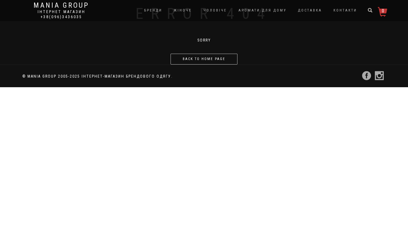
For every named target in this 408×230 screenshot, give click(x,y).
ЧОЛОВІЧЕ (215, 10)
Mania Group (61, 5)
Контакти (345, 10)
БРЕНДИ (153, 10)
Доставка (310, 10)
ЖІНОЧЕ (183, 10)
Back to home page (204, 59)
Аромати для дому (262, 10)
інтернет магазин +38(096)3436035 (61, 14)
